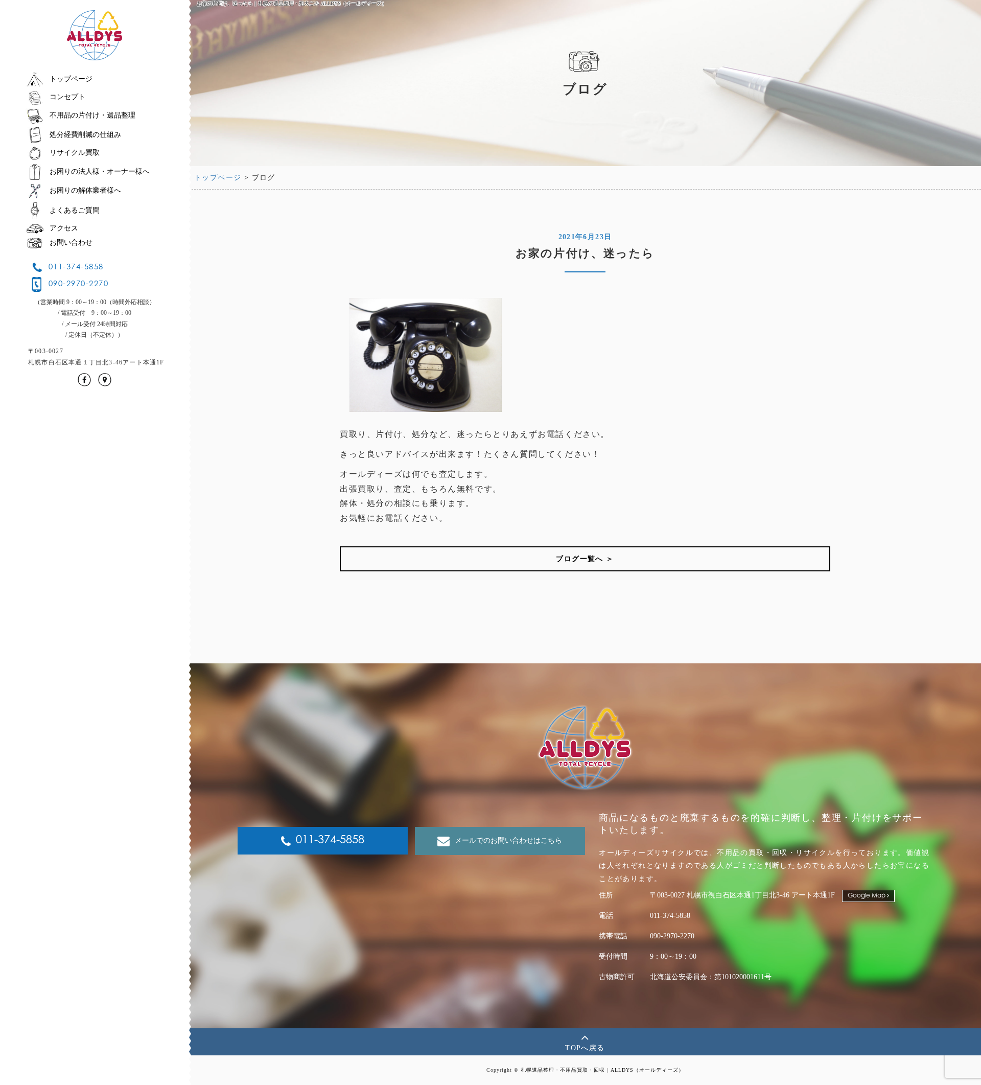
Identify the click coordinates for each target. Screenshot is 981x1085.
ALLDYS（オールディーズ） (647, 1070)
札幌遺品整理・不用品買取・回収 (563, 1070)
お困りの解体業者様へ (85, 190)
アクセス (64, 228)
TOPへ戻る (584, 1048)
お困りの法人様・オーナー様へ (100, 171)
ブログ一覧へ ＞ (585, 559)
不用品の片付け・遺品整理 (92, 115)
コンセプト (67, 97)
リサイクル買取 (75, 152)
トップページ (71, 79)
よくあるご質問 (75, 210)
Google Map (867, 896)
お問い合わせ (71, 242)
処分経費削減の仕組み (85, 134)
